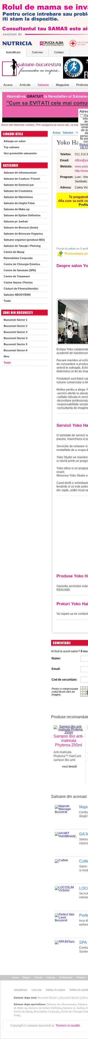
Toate (7, 300)
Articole (25, 85)
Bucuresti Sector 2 (15, 325)
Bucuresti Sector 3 (15, 332)
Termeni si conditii (68, 1025)
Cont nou (37, 52)
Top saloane (11, 147)
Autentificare (13, 52)
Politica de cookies (55, 989)
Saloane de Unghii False (19, 203)
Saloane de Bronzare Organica (23, 233)
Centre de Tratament (17, 276)
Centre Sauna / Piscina (18, 282)
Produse (81, 977)
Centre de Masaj (14, 251)
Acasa (7, 85)
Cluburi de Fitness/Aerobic (21, 288)
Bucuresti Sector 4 (15, 338)
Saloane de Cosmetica (18, 190)
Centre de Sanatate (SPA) (20, 270)
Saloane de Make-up (17, 209)
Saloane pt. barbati (16, 221)
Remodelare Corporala (18, 258)
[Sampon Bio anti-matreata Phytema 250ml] (69, 732)
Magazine (62, 85)
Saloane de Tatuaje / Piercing (22, 245)
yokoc (72, 248)
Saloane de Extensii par (19, 184)
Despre (26, 977)
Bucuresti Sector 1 (15, 319)
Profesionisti (65, 977)
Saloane (43, 85)
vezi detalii (69, 766)
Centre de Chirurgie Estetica (22, 264)
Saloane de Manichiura (18, 197)
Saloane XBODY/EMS (17, 294)
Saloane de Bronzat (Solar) (21, 227)
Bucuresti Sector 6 (15, 350)
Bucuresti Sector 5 (15, 344)
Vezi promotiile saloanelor (20, 153)
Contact (59, 52)
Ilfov (6, 356)
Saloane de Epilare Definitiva (22, 215)
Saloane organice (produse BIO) (24, 239)
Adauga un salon (15, 141)
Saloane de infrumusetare (20, 172)
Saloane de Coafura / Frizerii (22, 178)
